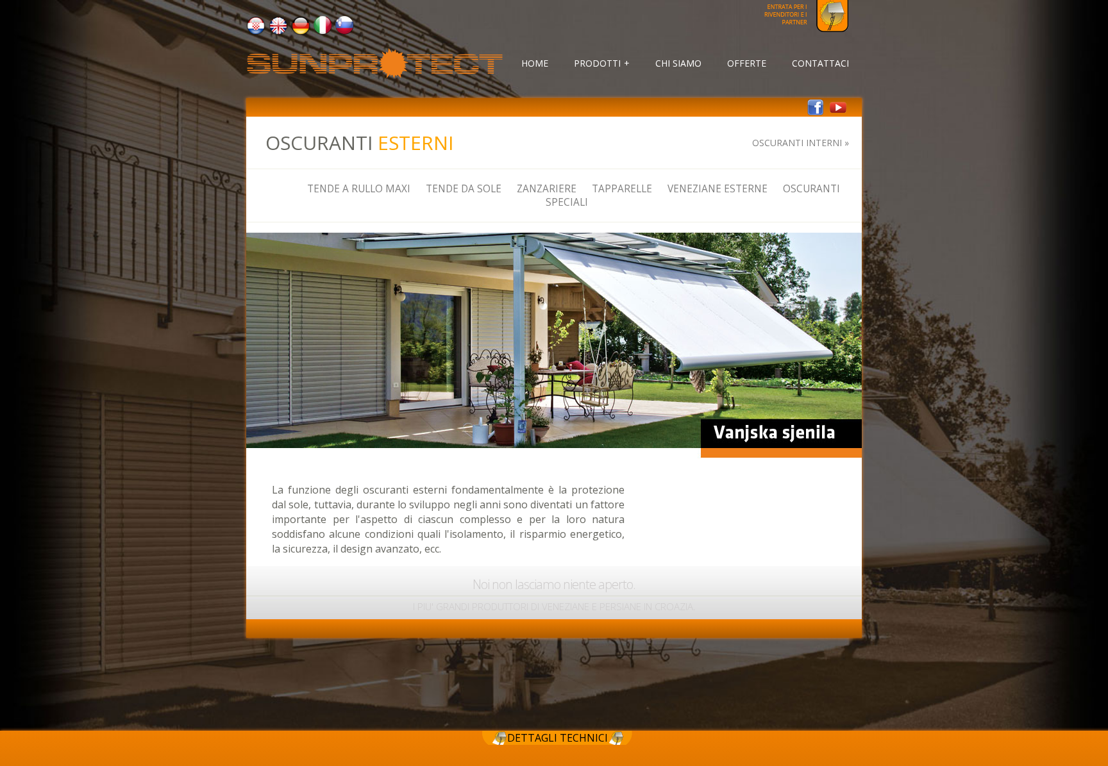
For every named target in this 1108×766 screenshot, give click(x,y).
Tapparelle (622, 189)
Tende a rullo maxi (358, 189)
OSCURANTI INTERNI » (800, 143)
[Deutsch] (300, 32)
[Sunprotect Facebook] (815, 112)
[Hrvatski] (255, 32)
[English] (278, 32)
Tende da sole (463, 189)
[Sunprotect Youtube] (838, 112)
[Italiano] (323, 31)
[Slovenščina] (344, 31)
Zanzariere (546, 189)
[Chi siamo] (374, 75)
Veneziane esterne (717, 189)
